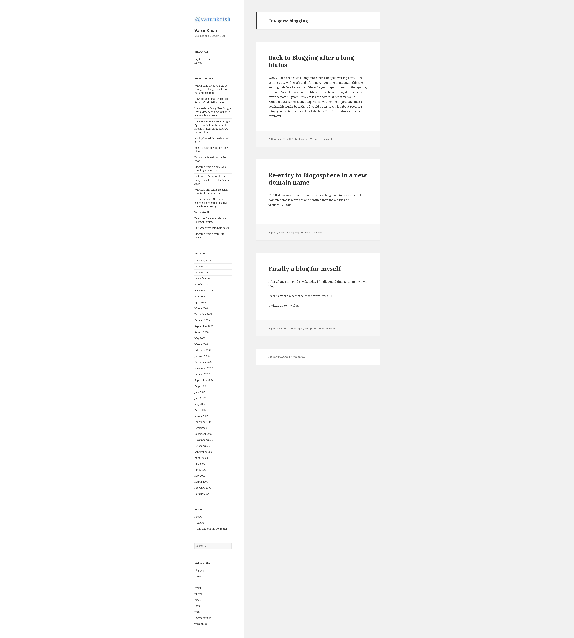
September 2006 (203, 451)
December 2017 (203, 278)
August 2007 (201, 386)
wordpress (200, 623)
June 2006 (200, 469)
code (197, 582)
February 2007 (202, 422)
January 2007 (202, 428)
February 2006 (202, 487)
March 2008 (201, 344)
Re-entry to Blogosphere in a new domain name (317, 178)
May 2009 (199, 296)
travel (197, 611)
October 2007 (202, 374)
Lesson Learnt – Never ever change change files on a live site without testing (210, 203)
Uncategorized (202, 617)
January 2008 (202, 356)
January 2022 (202, 266)
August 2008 (201, 332)
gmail (197, 600)
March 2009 (201, 308)
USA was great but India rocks (211, 228)
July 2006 (199, 463)
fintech (198, 594)
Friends (201, 522)
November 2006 (203, 440)
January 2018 (202, 272)
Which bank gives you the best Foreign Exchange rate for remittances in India (211, 89)
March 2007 (201, 416)
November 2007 (203, 368)
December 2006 (203, 434)
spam (197, 606)
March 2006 (201, 481)
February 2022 (202, 260)
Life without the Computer (212, 528)
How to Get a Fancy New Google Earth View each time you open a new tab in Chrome (212, 112)
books (197, 576)
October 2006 (202, 445)
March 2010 (201, 284)
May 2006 (199, 475)
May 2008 (199, 338)
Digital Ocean (202, 59)
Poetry (198, 516)
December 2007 (203, 362)
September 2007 (203, 380)
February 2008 (202, 350)
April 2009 (200, 302)
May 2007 (199, 404)
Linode (198, 62)
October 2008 (202, 320)
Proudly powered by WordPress (286, 356)
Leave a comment (322, 139)
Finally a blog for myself (304, 269)
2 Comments (328, 328)
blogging (199, 570)
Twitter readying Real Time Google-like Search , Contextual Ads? (212, 180)
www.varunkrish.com (295, 195)
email (197, 588)
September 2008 (203, 326)
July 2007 (199, 392)
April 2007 (200, 410)
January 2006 (202, 493)
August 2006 (201, 457)
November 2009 (203, 290)
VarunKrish (205, 30)
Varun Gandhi (202, 212)
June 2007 (200, 398)
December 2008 (203, 314)
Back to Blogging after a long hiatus (311, 61)
